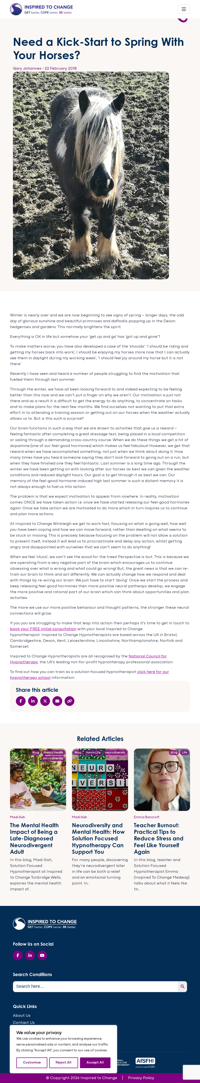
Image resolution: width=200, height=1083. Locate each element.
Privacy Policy (141, 1078)
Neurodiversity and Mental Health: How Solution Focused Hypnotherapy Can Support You (98, 838)
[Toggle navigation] (184, 9)
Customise (32, 1062)
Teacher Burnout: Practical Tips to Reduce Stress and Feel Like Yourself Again (158, 838)
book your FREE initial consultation (43, 629)
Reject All (63, 1062)
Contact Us (24, 1023)
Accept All (95, 1062)
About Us (21, 1016)
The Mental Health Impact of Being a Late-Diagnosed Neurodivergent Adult (34, 838)
